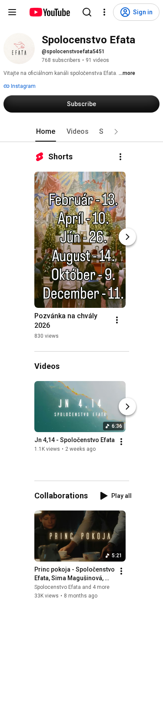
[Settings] (104, 12)
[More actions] (120, 156)
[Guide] (12, 12)
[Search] (87, 12)
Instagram (23, 86)
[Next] (127, 237)
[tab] (45, 131)
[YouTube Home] (49, 12)
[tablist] (81, 131)
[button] (116, 131)
